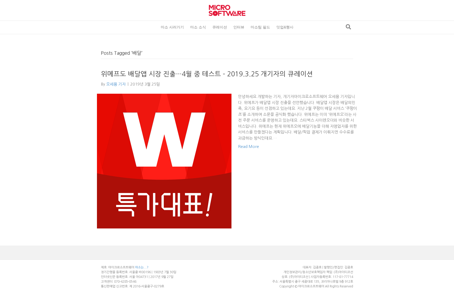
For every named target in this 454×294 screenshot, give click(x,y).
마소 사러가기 (172, 27)
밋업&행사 (284, 27)
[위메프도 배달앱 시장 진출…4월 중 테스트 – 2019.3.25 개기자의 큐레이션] (164, 161)
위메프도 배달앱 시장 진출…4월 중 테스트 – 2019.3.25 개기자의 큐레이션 (207, 74)
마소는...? (141, 267)
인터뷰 (238, 27)
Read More (248, 146)
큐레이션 (219, 27)
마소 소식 (198, 27)
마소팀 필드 (260, 27)
